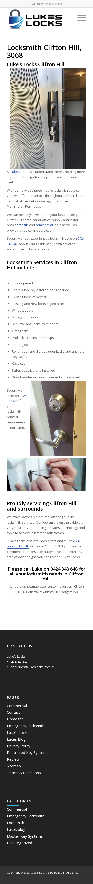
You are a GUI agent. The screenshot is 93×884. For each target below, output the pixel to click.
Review (13, 759)
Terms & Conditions (24, 772)
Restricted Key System (27, 752)
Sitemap (14, 765)
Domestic (15, 718)
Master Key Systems (25, 836)
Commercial (17, 705)
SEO (50, 872)
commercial (44, 225)
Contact (13, 712)
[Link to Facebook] (82, 878)
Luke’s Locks (20, 171)
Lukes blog (16, 829)
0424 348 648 (53, 3)
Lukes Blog (16, 739)
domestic (21, 225)
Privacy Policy (18, 745)
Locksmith (15, 822)
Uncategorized (19, 842)
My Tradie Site (67, 872)
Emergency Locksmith (25, 725)
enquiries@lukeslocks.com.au (32, 667)
